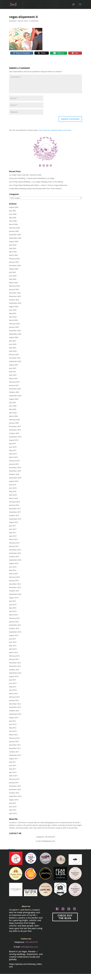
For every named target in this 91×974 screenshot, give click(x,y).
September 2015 (15, 594)
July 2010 (12, 803)
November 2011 (15, 748)
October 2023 (14, 300)
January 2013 (14, 700)
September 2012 (15, 714)
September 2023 (15, 303)
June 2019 (12, 447)
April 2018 (13, 495)
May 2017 (12, 533)
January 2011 (14, 783)
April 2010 (13, 813)
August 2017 (13, 522)
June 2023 (12, 310)
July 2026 (12, 211)
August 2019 (13, 440)
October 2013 (14, 670)
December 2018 (15, 467)
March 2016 (13, 574)
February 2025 (14, 259)
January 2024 (14, 289)
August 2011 (13, 758)
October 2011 (14, 752)
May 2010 (12, 810)
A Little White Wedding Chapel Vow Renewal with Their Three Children (35, 188)
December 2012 (15, 704)
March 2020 (13, 416)
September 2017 (15, 519)
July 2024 (12, 272)
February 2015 (14, 618)
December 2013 (15, 663)
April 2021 (13, 375)
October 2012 (14, 711)
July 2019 (12, 443)
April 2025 (13, 252)
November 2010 (15, 789)
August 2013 (13, 676)
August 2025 (13, 241)
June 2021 (12, 368)
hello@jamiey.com (48, 841)
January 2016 (14, 580)
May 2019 (12, 450)
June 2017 (12, 529)
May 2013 (12, 687)
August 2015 (13, 598)
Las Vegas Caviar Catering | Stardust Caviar (25, 175)
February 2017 (14, 543)
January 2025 (14, 262)
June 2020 (12, 406)
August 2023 (13, 306)
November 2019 (15, 430)
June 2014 (12, 642)
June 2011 (12, 765)
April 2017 (13, 536)
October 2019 (14, 433)
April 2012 (13, 731)
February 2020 (14, 420)
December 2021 (15, 358)
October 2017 (14, 515)
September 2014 (15, 632)
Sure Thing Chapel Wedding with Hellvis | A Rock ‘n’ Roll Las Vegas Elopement (38, 185)
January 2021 (14, 385)
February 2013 (14, 697)
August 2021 (13, 365)
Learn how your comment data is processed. (55, 130)
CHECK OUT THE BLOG (65, 917)
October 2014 (14, 628)
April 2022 (13, 351)
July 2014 (12, 639)
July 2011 (12, 762)
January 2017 (14, 546)
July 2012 (12, 721)
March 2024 (13, 283)
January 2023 (14, 327)
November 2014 (15, 625)
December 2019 (15, 426)
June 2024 (12, 276)
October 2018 (14, 474)
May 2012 (12, 728)
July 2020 (12, 402)
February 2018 (14, 502)
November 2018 (15, 471)
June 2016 (12, 567)
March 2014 (13, 652)
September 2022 (15, 334)
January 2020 (14, 423)
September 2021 (15, 361)
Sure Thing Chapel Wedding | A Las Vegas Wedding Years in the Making (36, 182)
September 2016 (15, 560)
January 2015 (14, 622)
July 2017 (12, 526)
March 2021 (13, 378)
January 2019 (14, 464)
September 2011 (15, 755)
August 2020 (13, 399)
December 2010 (15, 786)
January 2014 (14, 659)
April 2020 (13, 413)
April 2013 (13, 690)
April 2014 (13, 649)
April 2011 (13, 772)
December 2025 (15, 235)
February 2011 (14, 779)
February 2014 (14, 656)
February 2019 (14, 461)
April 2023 (13, 317)
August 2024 (13, 269)
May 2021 (12, 372)
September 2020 (15, 396)
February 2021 (14, 382)
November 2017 (15, 512)
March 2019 (13, 457)
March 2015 (13, 615)
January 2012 (14, 741)
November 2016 (15, 553)
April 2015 (13, 611)
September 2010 (15, 796)
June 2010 (12, 807)
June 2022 (12, 344)
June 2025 (12, 245)
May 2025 (12, 248)
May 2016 (12, 570)
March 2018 (13, 498)
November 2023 (15, 296)
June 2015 (12, 604)
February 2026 (14, 228)
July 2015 (12, 601)
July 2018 (12, 485)
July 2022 (12, 341)
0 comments (34, 21)
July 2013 (12, 680)
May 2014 (12, 646)
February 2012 (14, 738)
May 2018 (12, 491)
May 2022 (12, 348)
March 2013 (13, 693)
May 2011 (12, 769)
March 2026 (13, 224)
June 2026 (12, 214)
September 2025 (15, 238)
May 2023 (12, 313)
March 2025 (13, 255)
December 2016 (15, 550)
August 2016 (13, 563)
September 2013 (15, 673)
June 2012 (12, 724)
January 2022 (14, 354)
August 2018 (13, 481)
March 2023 (13, 320)
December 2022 (15, 330)
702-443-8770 (50, 837)
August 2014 (13, 635)
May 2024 (12, 279)
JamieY (13, 21)
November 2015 (15, 587)
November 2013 (15, 666)
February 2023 (14, 324)
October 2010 (14, 793)
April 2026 (13, 221)
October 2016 (14, 556)
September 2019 (15, 437)
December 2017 (15, 509)
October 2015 (14, 591)
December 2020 (15, 389)
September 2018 (15, 478)
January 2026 (14, 231)
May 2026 (12, 218)
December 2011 (15, 745)
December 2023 (15, 293)
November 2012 (15, 707)
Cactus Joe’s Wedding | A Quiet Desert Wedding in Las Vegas (31, 178)
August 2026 (13, 207)
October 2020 (14, 392)
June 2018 (12, 488)
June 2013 (12, 683)
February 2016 (14, 577)
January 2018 (14, 505)
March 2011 (13, 776)
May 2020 (12, 409)
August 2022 (13, 337)
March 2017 (13, 539)
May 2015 (12, 608)
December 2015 (15, 584)
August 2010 (13, 800)
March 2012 (13, 735)
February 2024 (14, 286)
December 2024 (15, 265)
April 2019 (13, 454)
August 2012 (13, 717)
